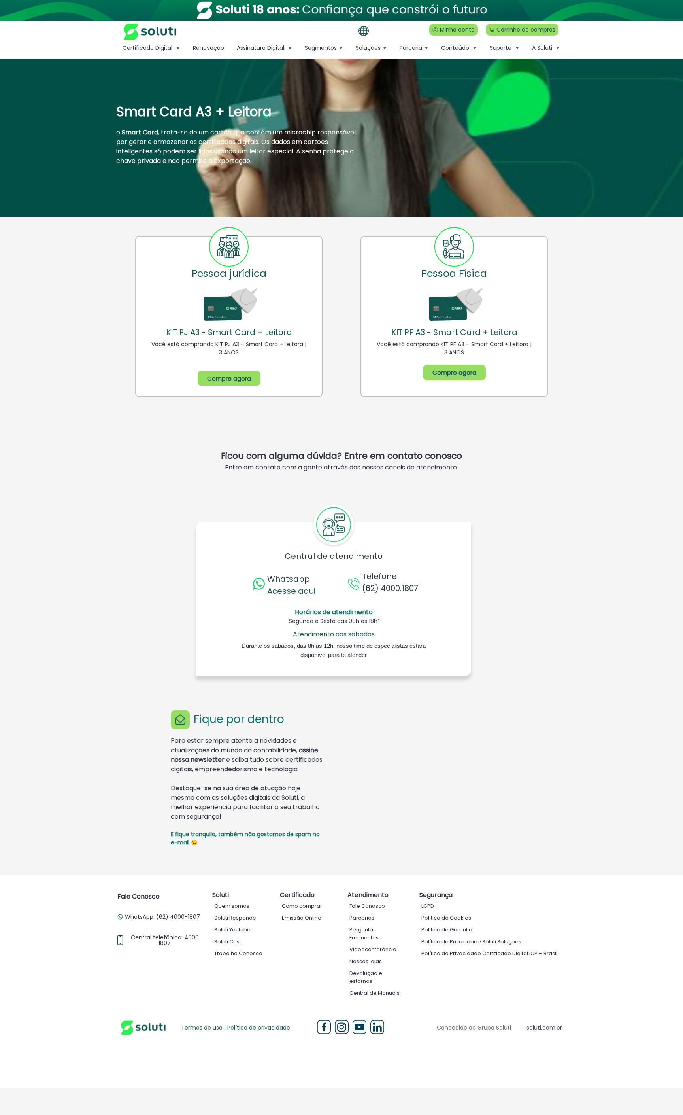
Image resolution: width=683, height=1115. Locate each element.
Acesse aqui (291, 590)
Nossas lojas (365, 961)
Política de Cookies (446, 918)
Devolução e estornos (365, 977)
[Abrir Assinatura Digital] (290, 48)
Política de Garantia (446, 929)
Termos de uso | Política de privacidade (235, 1028)
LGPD (427, 906)
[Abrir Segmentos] (341, 48)
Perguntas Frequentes (364, 933)
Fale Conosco (367, 906)
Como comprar (302, 906)
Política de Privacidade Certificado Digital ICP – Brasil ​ (489, 953)
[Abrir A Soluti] (558, 48)
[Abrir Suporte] (517, 48)
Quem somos (231, 906)
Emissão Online (301, 918)
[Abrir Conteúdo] (475, 48)
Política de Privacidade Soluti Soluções (471, 941)
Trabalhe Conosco (238, 953)
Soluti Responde (235, 918)
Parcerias (361, 918)
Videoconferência (372, 949)
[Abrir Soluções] (385, 48)
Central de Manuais (374, 993)
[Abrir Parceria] (426, 48)
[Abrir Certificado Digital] (178, 48)
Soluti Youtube (232, 929)
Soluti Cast (227, 941)
